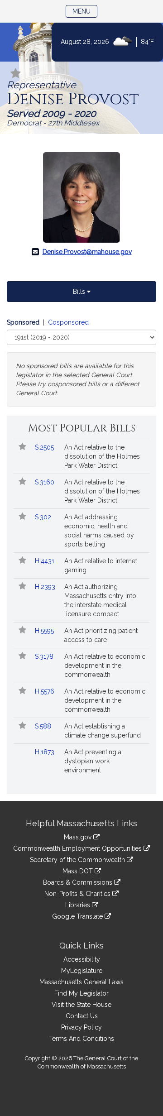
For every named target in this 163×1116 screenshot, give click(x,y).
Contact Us (82, 1016)
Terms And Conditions (81, 1038)
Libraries (78, 905)
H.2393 (46, 586)
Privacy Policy (81, 1027)
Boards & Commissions (78, 882)
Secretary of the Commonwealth (78, 859)
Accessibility (81, 959)
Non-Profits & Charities (78, 893)
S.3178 (45, 656)
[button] (16, 74)
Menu (84, 11)
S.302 (44, 517)
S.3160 (45, 482)
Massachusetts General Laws (81, 982)
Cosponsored (68, 322)
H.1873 (45, 752)
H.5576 (45, 691)
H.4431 (45, 561)
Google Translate (78, 916)
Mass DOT (78, 871)
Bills (80, 291)
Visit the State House (81, 1004)
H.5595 (45, 630)
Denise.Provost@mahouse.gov (87, 251)
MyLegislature (81, 970)
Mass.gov (78, 837)
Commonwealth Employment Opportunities (78, 848)
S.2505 (45, 447)
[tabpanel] (81, 360)
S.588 (44, 726)
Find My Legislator (81, 993)
